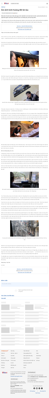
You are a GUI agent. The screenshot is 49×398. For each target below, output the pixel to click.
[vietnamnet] (7, 4)
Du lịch (12, 362)
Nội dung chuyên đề (27, 362)
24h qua (38, 360)
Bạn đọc (12, 367)
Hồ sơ (24, 367)
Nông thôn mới (26, 358)
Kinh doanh (3, 358)
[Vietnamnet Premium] (4, 351)
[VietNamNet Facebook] (34, 388)
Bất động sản (13, 365)
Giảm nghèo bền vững (27, 355)
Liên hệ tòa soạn (14, 379)
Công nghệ (13, 358)
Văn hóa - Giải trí (14, 353)
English (24, 365)
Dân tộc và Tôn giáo (5, 360)
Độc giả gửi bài (43, 391)
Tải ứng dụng (32, 391)
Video (37, 353)
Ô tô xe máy (13, 360)
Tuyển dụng (37, 392)
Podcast (37, 358)
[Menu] (2, 3)
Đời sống (12, 350)
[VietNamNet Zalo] (42, 388)
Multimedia (38, 355)
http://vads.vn (33, 380)
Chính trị (3, 353)
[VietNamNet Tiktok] (39, 388)
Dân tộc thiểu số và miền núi (29, 360)
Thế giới (2, 367)
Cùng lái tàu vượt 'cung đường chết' (24, 29)
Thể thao (3, 362)
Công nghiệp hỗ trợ (27, 353)
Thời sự (3, 7)
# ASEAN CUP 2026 (15, 3)
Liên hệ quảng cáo (31, 372)
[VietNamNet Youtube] (37, 388)
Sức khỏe (12, 355)
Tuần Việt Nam (26, 350)
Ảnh (37, 350)
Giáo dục (3, 365)
